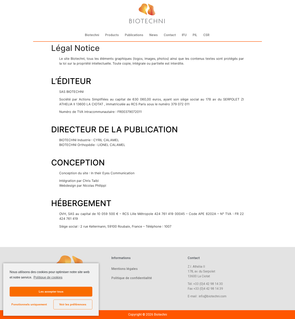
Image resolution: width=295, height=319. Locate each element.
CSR (206, 35)
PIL (195, 35)
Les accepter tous (51, 291)
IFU (184, 35)
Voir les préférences (72, 304)
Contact (170, 35)
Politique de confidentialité (131, 278)
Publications (134, 35)
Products (112, 35)
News (153, 35)
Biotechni (92, 35)
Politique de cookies (48, 277)
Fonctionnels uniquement (29, 304)
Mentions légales (124, 269)
